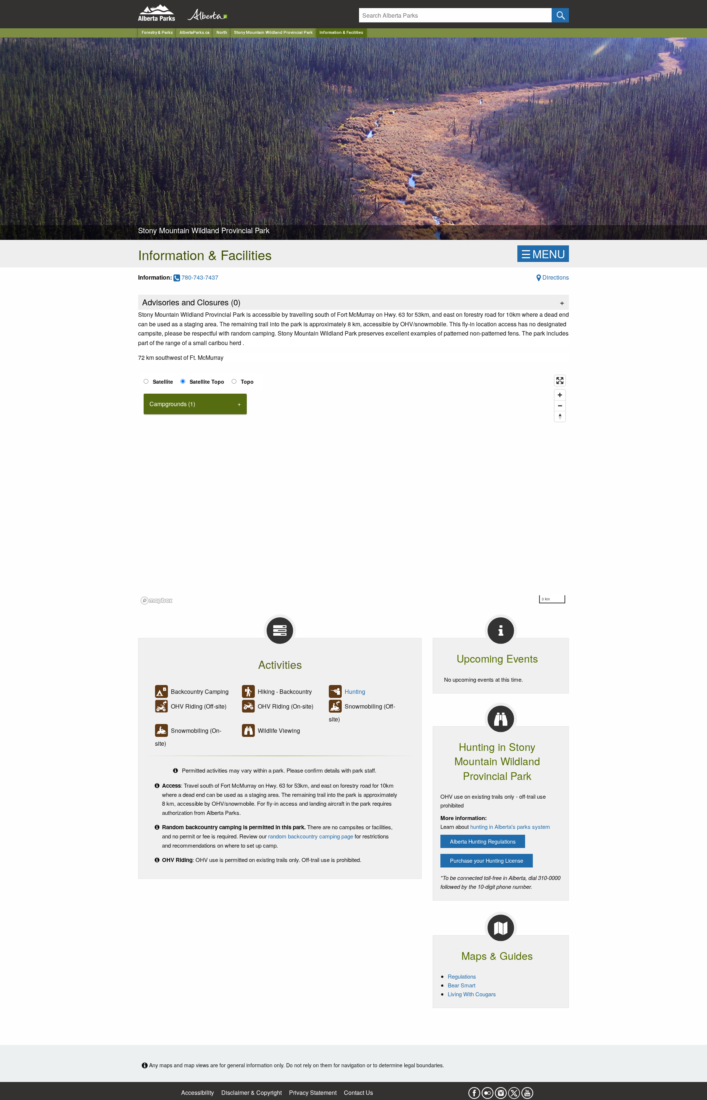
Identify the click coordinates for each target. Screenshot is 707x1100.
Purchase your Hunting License (486, 860)
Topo (247, 381)
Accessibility (197, 1092)
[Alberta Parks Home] (161, 12)
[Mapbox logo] (156, 600)
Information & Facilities (341, 32)
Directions (555, 277)
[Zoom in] (560, 395)
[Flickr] (487, 1090)
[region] (353, 489)
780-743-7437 (199, 277)
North (222, 32)
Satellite (163, 381)
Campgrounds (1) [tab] (172, 404)
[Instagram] (501, 1090)
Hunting (355, 692)
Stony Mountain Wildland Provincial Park (273, 32)
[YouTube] (527, 1090)
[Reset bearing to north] (560, 416)
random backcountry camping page (310, 836)
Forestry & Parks (157, 32)
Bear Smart (461, 985)
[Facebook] (474, 1090)
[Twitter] (514, 1090)
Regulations (462, 976)
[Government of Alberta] (205, 12)
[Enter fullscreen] (560, 380)
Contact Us (358, 1092)
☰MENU (543, 254)
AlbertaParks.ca (195, 32)
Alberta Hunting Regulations (483, 841)
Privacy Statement (313, 1092)
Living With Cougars (472, 994)
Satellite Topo (207, 381)
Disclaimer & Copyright (251, 1092)
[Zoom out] (560, 405)
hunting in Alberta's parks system (510, 826)
